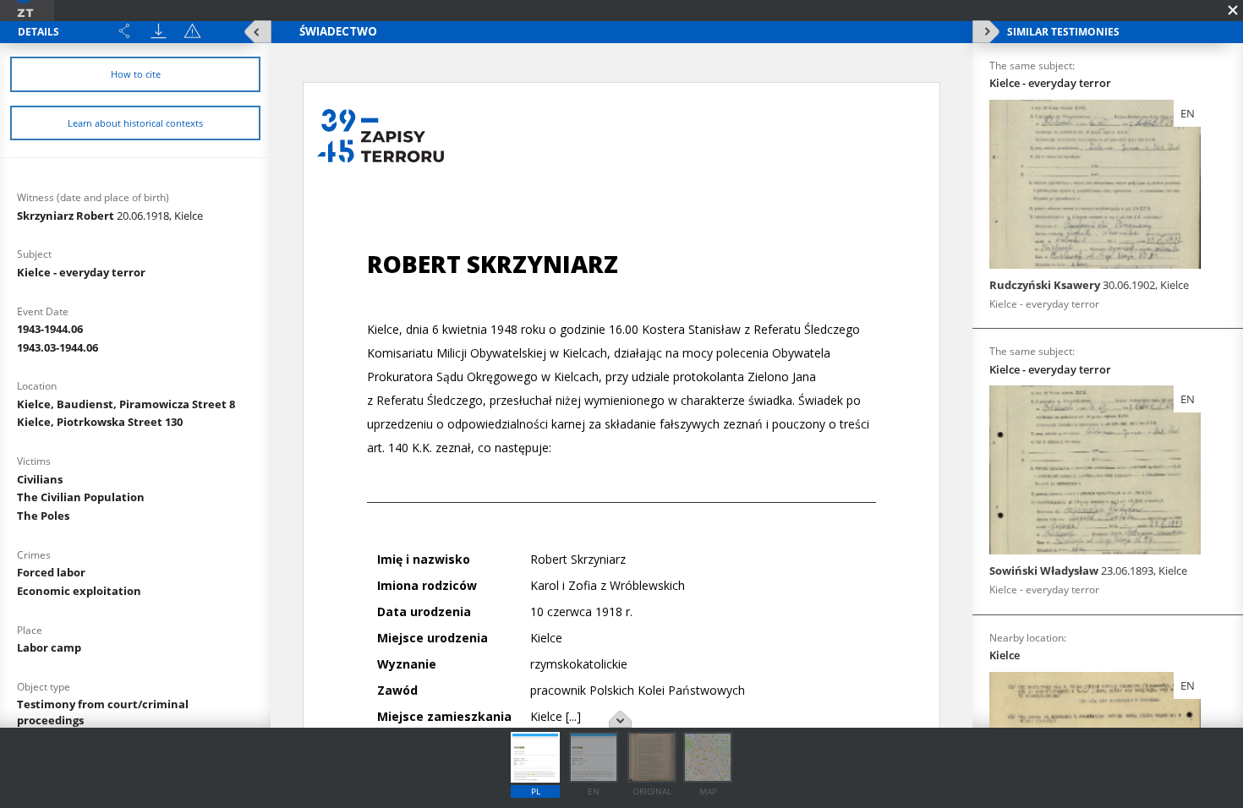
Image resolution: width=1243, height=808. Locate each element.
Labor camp (49, 647)
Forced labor (51, 572)
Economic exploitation (79, 590)
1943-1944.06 (50, 328)
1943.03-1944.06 (57, 347)
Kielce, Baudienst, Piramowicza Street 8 (126, 404)
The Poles (43, 515)
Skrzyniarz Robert (110, 215)
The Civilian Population (81, 497)
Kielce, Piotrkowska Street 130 (100, 421)
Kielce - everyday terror (81, 272)
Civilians (40, 479)
